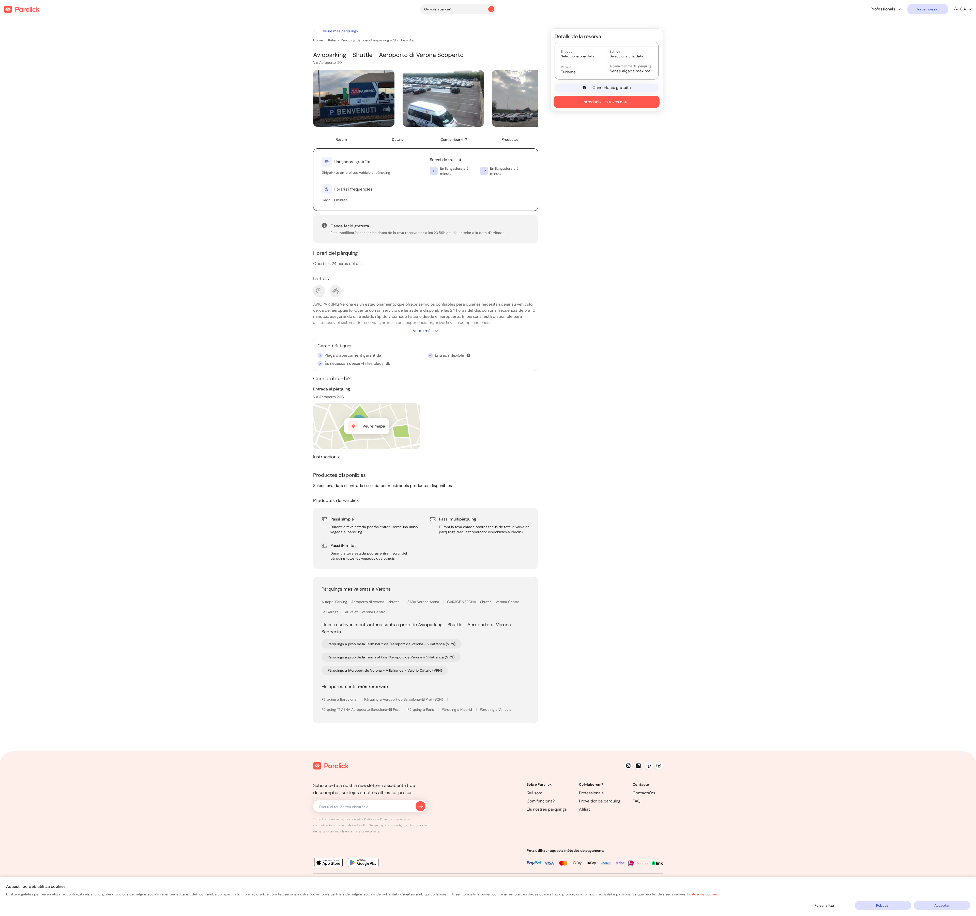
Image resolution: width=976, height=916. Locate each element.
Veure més (423, 330)
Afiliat (584, 809)
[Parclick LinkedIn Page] (638, 766)
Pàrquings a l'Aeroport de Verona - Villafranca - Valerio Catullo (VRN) (385, 670)
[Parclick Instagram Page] (628, 766)
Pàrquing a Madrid (457, 709)
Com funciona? (541, 801)
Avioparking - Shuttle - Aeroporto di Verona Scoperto (393, 40)
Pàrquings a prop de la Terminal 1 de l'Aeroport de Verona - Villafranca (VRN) (391, 657)
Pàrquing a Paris (421, 709)
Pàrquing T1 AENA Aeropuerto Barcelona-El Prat (361, 709)
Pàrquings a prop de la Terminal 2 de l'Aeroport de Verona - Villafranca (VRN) (391, 644)
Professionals (591, 793)
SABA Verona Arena (423, 601)
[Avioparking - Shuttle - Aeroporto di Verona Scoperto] (353, 98)
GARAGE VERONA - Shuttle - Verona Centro (483, 601)
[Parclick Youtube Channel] (659, 766)
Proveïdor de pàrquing (599, 801)
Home (318, 40)
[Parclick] (22, 9)
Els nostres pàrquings (547, 809)
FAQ (636, 801)
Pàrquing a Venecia (495, 709)
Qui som (534, 793)
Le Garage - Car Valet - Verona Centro (353, 612)
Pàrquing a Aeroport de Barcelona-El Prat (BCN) (404, 699)
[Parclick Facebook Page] (649, 766)
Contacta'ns (644, 793)
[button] (468, 355)
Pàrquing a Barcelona (339, 699)
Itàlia (332, 40)
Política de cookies (702, 894)
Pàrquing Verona (354, 40)
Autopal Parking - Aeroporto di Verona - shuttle (361, 601)
